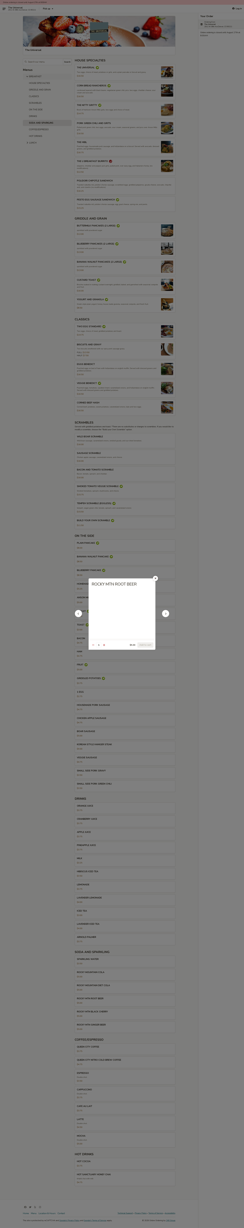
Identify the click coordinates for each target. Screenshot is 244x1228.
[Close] (155, 578)
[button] (78, 616)
